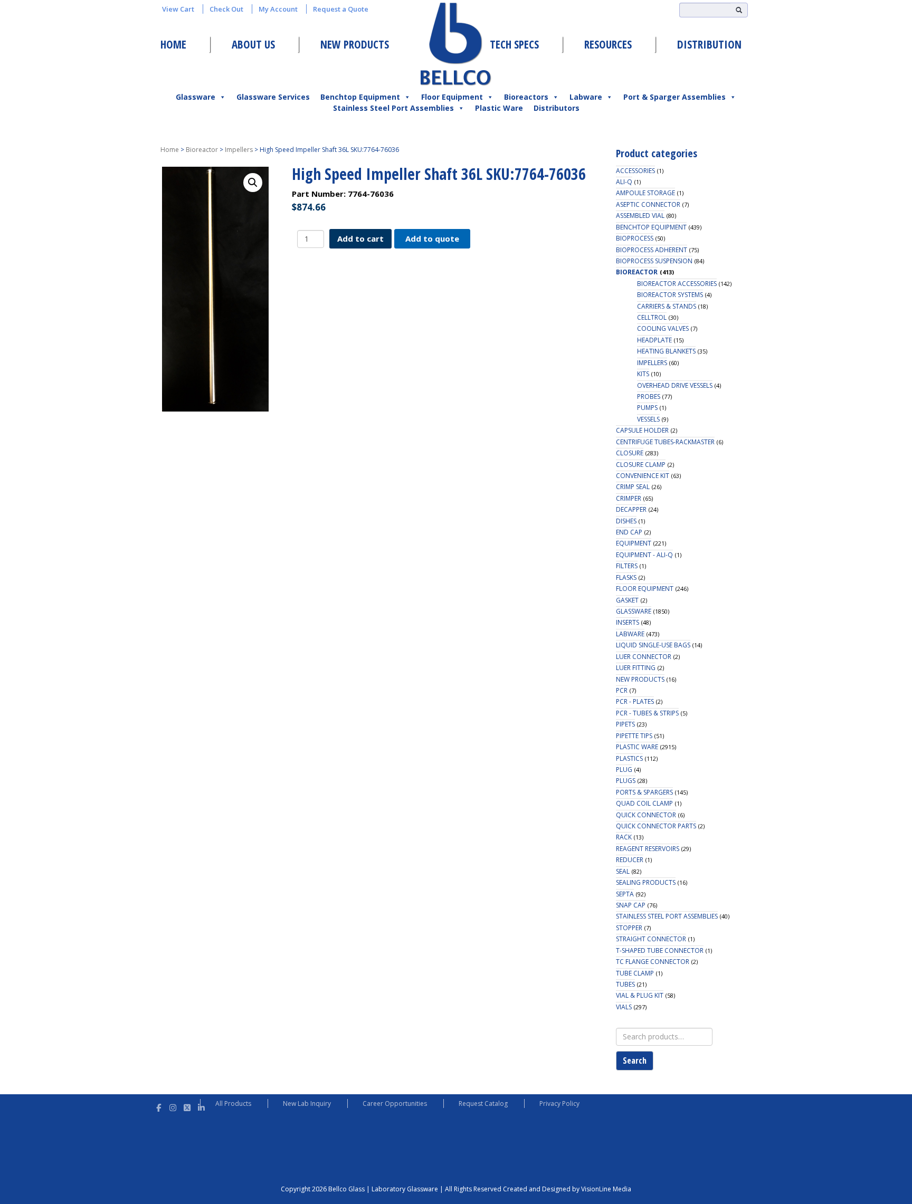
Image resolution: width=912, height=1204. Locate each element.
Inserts (627, 622)
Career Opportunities (395, 1103)
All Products (233, 1103)
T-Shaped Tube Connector (660, 950)
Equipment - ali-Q (644, 554)
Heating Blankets (666, 351)
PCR (622, 690)
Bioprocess (634, 238)
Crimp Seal (633, 486)
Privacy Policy (559, 1103)
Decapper (631, 509)
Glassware (195, 97)
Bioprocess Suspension (654, 260)
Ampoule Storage (645, 192)
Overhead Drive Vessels (674, 385)
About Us (253, 44)
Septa (625, 894)
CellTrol (652, 317)
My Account (278, 9)
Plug (624, 769)
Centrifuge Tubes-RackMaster (665, 441)
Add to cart (360, 238)
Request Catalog (483, 1103)
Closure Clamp (641, 464)
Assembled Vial (640, 215)
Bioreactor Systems (670, 294)
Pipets (625, 724)
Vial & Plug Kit (639, 995)
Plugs (625, 780)
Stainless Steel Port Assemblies (393, 108)
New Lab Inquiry (307, 1103)
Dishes (626, 521)
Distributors (557, 108)
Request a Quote (340, 9)
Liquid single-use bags (653, 645)
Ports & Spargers (644, 792)
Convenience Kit (642, 475)
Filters (627, 565)
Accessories (635, 170)
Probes (648, 396)
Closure (629, 452)
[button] (252, 182)
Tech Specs (514, 44)
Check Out (226, 9)
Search (635, 1060)
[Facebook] (159, 1106)
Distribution (709, 44)
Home (173, 44)
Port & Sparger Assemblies (674, 97)
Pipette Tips (634, 735)
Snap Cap (630, 905)
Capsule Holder (642, 430)
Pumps (647, 407)
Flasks (626, 577)
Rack (624, 837)
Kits (643, 373)
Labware (585, 97)
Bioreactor (202, 149)
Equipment (633, 543)
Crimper (628, 498)
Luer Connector (643, 656)
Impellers (239, 149)
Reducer (629, 859)
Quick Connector (646, 814)
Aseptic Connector (648, 204)
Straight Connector (651, 938)
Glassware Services (273, 97)
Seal (623, 871)
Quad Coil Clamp (644, 803)
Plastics (629, 758)
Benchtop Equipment (360, 97)
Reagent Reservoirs (647, 848)
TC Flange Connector (652, 961)
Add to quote (432, 238)
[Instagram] (173, 1106)
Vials (624, 1006)
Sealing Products (646, 882)
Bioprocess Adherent (651, 249)
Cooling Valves (663, 328)
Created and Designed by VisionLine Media (567, 1188)
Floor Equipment (452, 97)
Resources (608, 44)
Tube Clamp (635, 973)
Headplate (654, 340)
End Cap (629, 532)
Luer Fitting (636, 667)
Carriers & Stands (666, 306)
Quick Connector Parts (656, 825)
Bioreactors (526, 97)
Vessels (648, 419)
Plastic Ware (499, 108)
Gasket (627, 600)
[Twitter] (187, 1106)
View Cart (178, 9)
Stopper (629, 927)
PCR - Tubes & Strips (647, 713)
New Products (354, 44)
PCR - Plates (635, 701)
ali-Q (624, 181)
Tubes (625, 984)
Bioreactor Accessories (677, 283)
